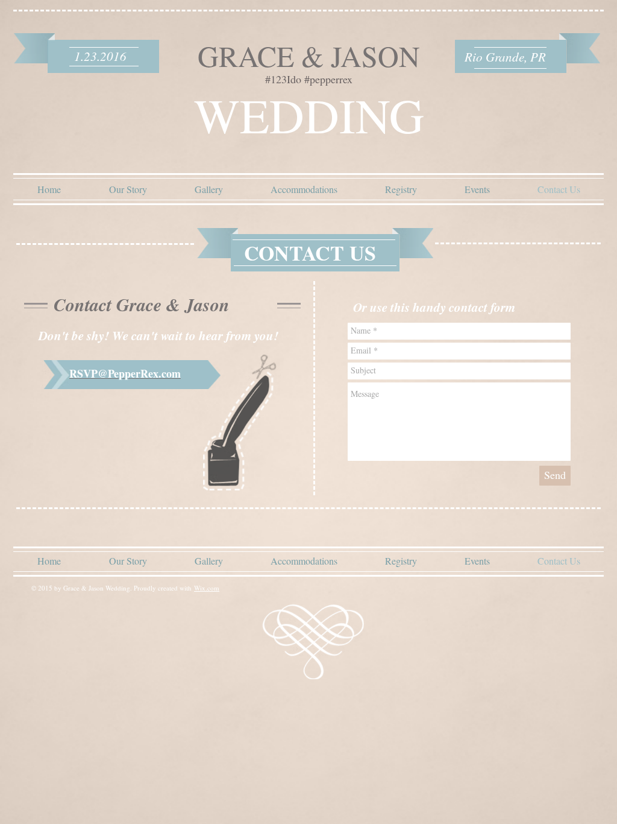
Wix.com (206, 587)
